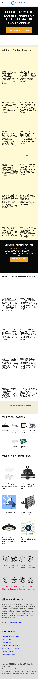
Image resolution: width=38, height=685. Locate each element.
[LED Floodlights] (23, 425)
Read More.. (11, 618)
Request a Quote (7, 652)
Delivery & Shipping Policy (10, 636)
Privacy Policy (6, 642)
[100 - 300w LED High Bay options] (5, 425)
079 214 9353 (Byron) (14, 622)
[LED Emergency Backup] (23, 441)
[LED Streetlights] (14, 425)
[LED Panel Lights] (14, 441)
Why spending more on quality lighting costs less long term (28, 539)
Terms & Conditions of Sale (11, 645)
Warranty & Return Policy (10, 649)
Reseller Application (8, 655)
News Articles (6, 639)
